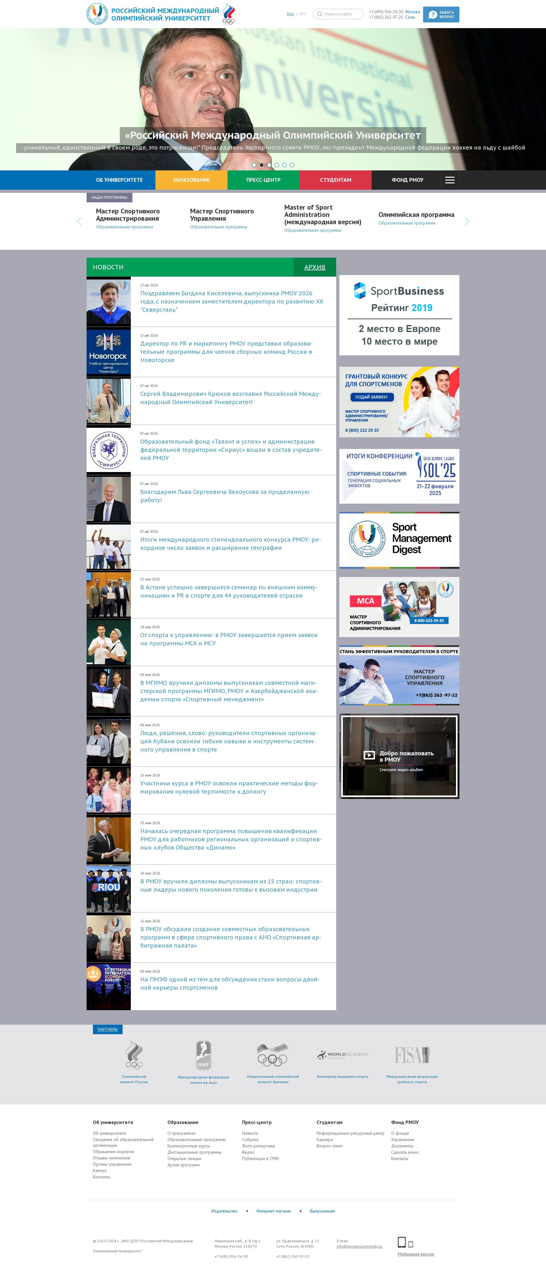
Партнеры (108, 1029)
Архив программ (183, 1165)
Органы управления (112, 1164)
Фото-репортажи (258, 1146)
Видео (248, 1152)
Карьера (325, 1139)
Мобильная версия (416, 1254)
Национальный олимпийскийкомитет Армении (273, 1079)
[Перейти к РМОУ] (153, 14)
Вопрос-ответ (330, 1146)
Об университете (109, 1133)
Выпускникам (322, 1211)
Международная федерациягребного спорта (412, 1079)
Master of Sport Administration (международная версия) (322, 214)
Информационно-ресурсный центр (351, 1133)
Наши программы (109, 197)
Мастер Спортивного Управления (222, 214)
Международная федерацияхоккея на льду (203, 1080)
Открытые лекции (184, 1158)
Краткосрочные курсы (188, 1146)
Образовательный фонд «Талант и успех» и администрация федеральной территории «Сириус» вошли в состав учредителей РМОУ (231, 450)
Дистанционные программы (194, 1152)
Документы (402, 1146)
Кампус (100, 1170)
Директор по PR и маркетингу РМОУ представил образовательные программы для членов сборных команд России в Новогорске (226, 352)
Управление (402, 1139)
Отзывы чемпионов (111, 1158)
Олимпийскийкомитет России (134, 1079)
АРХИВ (314, 267)
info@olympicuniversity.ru (359, 1246)
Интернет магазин (274, 1211)
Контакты (101, 1177)
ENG (290, 14)
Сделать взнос (405, 1152)
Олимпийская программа (416, 214)
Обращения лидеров (113, 1151)
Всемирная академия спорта (342, 1076)
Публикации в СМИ (260, 1158)
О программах (181, 1133)
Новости (250, 1133)
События (250, 1139)
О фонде (400, 1133)
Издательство (224, 1211)
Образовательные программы (196, 1139)
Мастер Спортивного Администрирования (128, 214)
